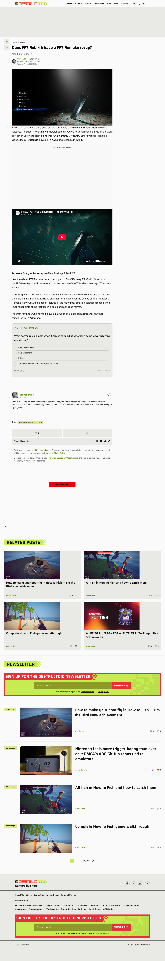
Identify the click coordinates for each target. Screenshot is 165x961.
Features (112, 3)
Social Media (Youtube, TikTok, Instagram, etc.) (39, 363)
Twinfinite (37, 905)
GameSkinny (21, 909)
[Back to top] (5, 526)
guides (39, 422)
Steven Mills (23, 59)
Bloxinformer (95, 909)
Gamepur (48, 905)
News (88, 3)
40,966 (86, 860)
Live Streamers (25, 353)
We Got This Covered (111, 905)
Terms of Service (87, 692)
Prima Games (82, 905)
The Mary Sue (52, 909)
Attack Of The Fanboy (64, 905)
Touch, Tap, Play (68, 909)
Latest (125, 3)
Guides (23, 42)
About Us (19, 895)
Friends (21, 358)
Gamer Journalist (131, 905)
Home (14, 42)
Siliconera (95, 905)
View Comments (62, 484)
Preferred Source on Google (60, 458)
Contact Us (39, 895)
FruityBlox (82, 909)
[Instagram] (108, 395)
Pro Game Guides (23, 905)
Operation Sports (36, 909)
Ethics (29, 895)
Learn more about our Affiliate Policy (49, 453)
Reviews (99, 3)
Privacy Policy (103, 692)
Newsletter (74, 3)
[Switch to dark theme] (143, 3)
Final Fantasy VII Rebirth (26, 422)
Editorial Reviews (26, 347)
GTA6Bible (108, 909)
